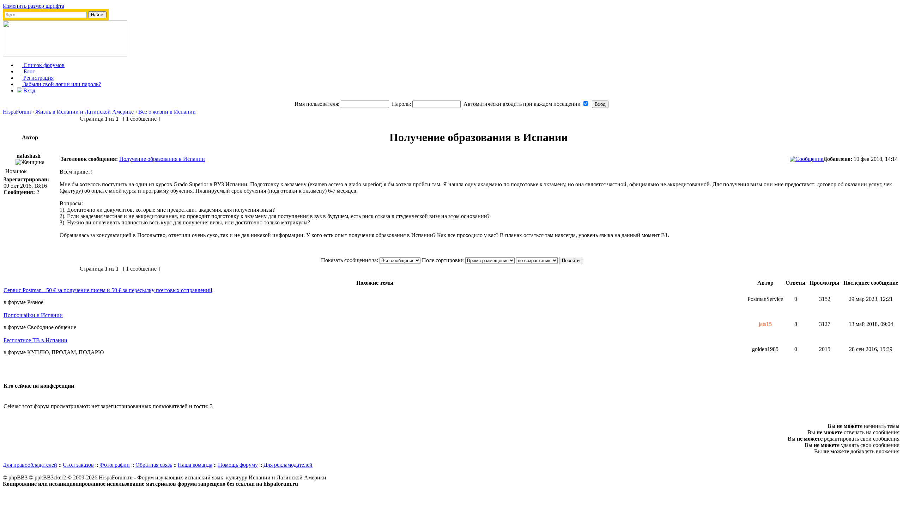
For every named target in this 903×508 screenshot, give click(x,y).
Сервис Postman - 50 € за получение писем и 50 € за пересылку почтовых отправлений (108, 290)
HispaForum (17, 112)
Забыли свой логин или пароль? (61, 84)
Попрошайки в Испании (33, 315)
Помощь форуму (238, 465)
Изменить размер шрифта (33, 6)
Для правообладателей (30, 465)
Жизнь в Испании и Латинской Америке (84, 112)
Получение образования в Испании (162, 159)
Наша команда (195, 465)
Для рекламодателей (288, 465)
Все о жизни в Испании (167, 112)
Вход (28, 90)
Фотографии (114, 465)
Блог (28, 71)
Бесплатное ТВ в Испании (35, 340)
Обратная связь (153, 465)
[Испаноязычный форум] (65, 55)
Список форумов (43, 65)
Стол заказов (78, 465)
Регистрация (38, 78)
